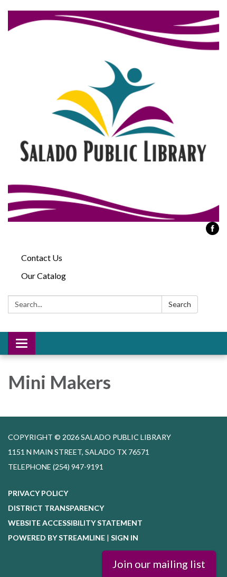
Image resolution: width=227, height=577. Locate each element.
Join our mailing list (158, 563)
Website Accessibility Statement (75, 522)
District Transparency (56, 507)
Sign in (124, 537)
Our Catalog (43, 276)
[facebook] (212, 232)
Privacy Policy (38, 493)
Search (179, 304)
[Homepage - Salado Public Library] (113, 116)
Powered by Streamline (56, 537)
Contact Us (41, 258)
